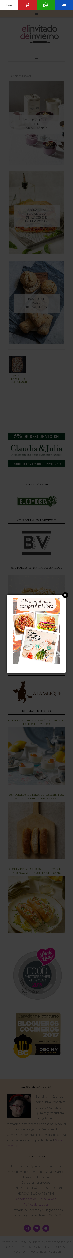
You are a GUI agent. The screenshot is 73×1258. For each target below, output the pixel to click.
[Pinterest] (27, 5)
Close (65, 595)
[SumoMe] (64, 5)
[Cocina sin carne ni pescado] (36, 662)
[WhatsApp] (46, 5)
